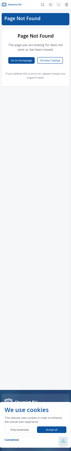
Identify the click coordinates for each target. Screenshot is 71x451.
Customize (12, 440)
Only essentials (19, 430)
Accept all (51, 430)
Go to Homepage (21, 60)
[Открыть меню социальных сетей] (63, 441)
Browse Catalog (50, 60)
